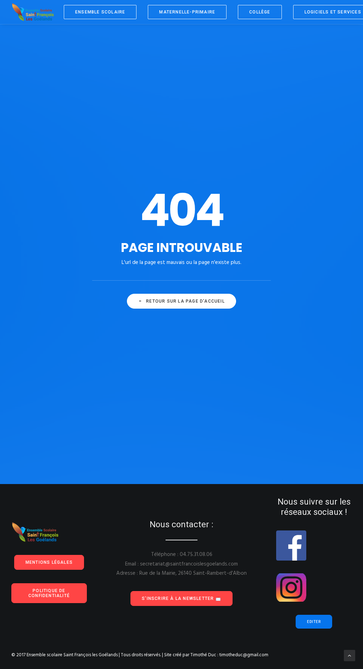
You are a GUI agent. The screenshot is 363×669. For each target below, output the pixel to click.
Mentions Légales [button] (49, 562)
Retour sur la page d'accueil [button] (185, 301)
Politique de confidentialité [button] (49, 593)
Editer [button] (314, 622)
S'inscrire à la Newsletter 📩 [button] (181, 598)
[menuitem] (102, 12)
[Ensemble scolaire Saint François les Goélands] (37, 12)
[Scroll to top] (349, 655)
